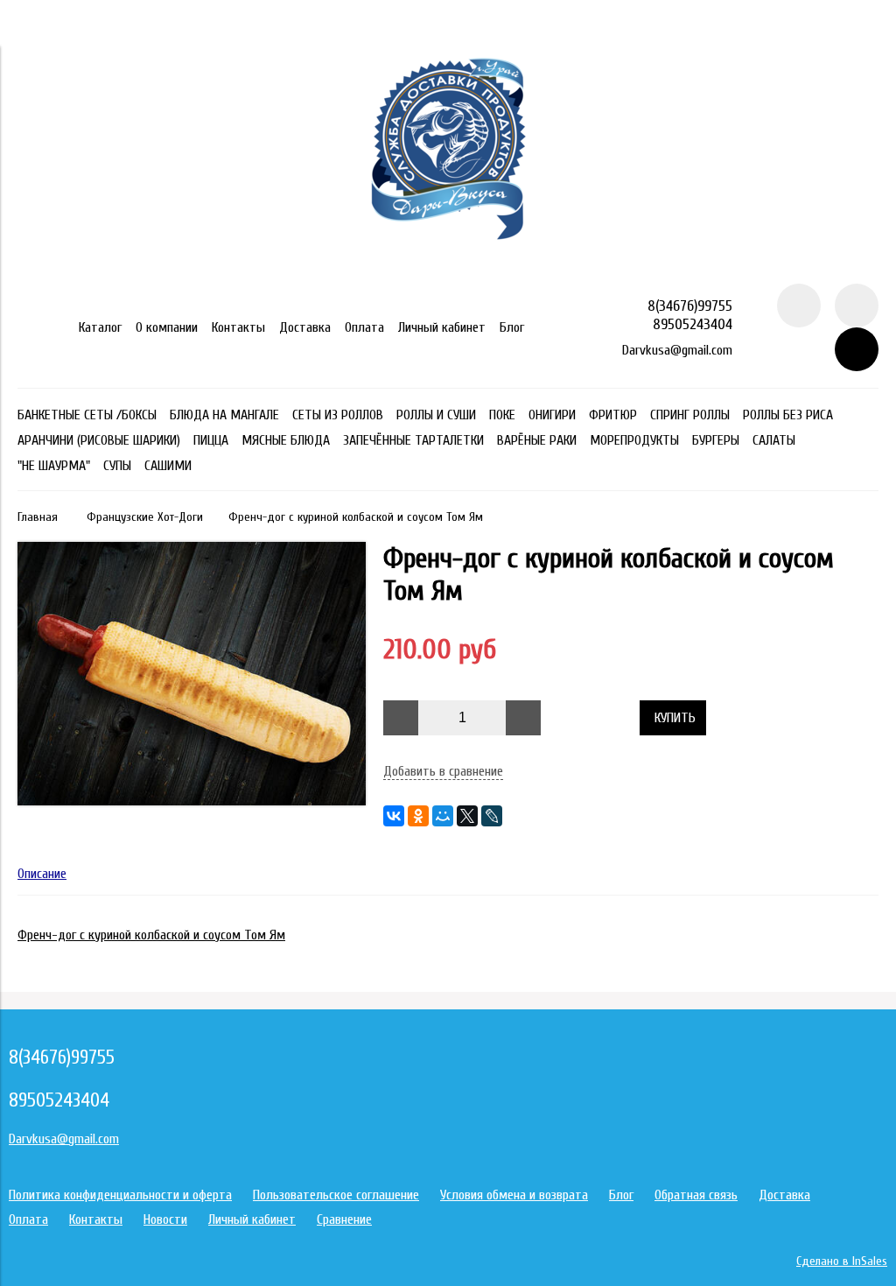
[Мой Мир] (442, 815)
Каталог (100, 327)
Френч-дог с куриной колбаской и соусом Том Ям (151, 935)
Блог (512, 327)
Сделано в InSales (841, 1261)
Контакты (238, 327)
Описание (42, 874)
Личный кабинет (442, 327)
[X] (467, 815)
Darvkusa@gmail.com (677, 350)
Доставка (305, 327)
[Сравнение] (856, 305)
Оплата (364, 327)
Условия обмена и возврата (514, 1195)
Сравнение (344, 1219)
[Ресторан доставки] (448, 276)
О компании (167, 327)
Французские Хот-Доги (145, 516)
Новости (165, 1219)
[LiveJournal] (491, 815)
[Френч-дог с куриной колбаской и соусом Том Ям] (192, 801)
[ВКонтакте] (393, 815)
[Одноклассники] (418, 815)
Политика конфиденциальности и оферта (120, 1195)
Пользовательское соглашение (336, 1195)
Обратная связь (696, 1195)
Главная (38, 516)
